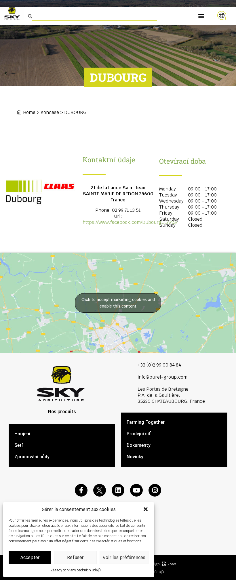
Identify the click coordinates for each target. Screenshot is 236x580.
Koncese (50, 112)
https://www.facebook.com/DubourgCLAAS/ (130, 222)
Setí (18, 445)
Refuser (75, 557)
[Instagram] (155, 490)
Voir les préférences (124, 557)
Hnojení (22, 433)
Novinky (135, 456)
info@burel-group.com (162, 377)
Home (29, 112)
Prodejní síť (139, 433)
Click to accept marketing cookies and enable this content (118, 303)
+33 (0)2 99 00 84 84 (159, 365)
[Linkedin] (118, 490)
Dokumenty (139, 445)
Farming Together (146, 422)
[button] (146, 509)
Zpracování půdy (32, 456)
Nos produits (62, 412)
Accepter (30, 557)
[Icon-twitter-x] (99, 490)
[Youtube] (136, 490)
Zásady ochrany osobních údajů (76, 570)
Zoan (172, 564)
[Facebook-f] (81, 490)
